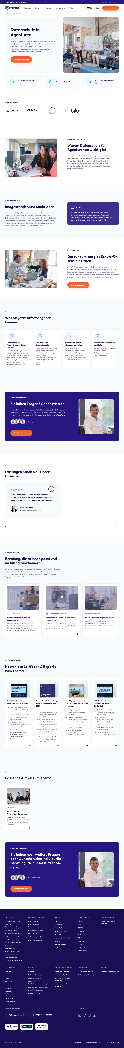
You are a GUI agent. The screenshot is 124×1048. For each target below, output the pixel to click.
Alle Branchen (59, 948)
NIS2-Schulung (32, 933)
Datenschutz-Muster (34, 975)
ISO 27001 (81, 928)
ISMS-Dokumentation (35, 940)
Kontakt (7, 985)
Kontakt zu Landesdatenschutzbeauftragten (38, 983)
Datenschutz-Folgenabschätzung (11, 956)
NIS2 (79, 925)
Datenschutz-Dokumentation (10, 947)
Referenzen (8, 991)
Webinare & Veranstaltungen (110, 971)
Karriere (7, 975)
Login (98, 8)
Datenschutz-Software (12, 921)
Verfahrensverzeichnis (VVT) (12, 938)
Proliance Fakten (10, 1001)
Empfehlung (9, 998)
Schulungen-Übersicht (62, 971)
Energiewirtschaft (60, 944)
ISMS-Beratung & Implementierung (33, 926)
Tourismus (58, 934)
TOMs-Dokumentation (12, 951)
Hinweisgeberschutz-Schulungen (61, 985)
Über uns (8, 971)
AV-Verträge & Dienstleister (14, 942)
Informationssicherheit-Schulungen (62, 979)
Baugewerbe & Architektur (63, 938)
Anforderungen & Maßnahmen (37, 937)
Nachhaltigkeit (9, 995)
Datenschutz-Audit (11, 930)
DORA (80, 944)
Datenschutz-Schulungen (63, 975)
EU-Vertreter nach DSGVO (13, 933)
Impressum (77, 1042)
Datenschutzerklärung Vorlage (38, 987)
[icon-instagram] (89, 1015)
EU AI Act (81, 941)
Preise (71, 8)
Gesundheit (58, 928)
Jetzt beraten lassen (110, 8)
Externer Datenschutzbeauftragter (13, 926)
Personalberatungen (61, 931)
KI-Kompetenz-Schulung (85, 971)
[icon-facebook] (84, 1015)
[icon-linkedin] (79, 1015)
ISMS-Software (33, 921)
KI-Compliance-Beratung (86, 975)
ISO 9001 (80, 934)
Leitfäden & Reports (34, 978)
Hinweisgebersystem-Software (108, 922)
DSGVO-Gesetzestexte (35, 990)
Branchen (8, 13)
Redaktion (8, 988)
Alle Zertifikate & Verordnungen (83, 949)
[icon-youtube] (94, 1015)
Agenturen (58, 921)
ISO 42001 (81, 931)
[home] (12, 8)
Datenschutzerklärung (93, 1042)
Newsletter (8, 981)
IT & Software (59, 925)
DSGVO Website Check (35, 994)
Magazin (31, 971)
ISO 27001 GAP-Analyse (35, 930)
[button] (28, 8)
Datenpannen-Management (14, 960)
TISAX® (80, 938)
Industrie (57, 941)
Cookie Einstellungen (112, 1042)
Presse (7, 978)
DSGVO (80, 921)
